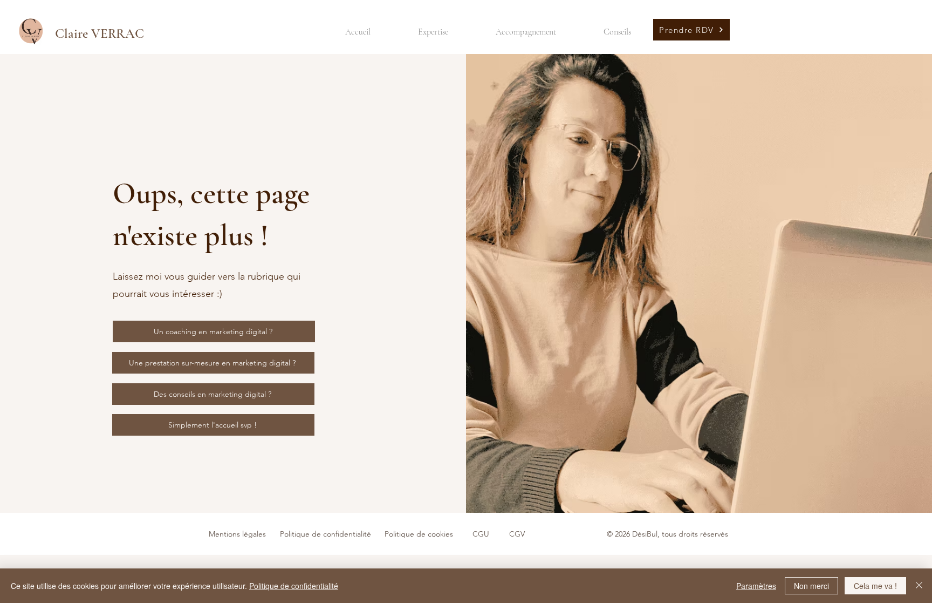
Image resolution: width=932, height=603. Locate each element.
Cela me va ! (875, 585)
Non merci (811, 585)
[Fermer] (919, 585)
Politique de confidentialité (293, 585)
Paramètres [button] (756, 585)
